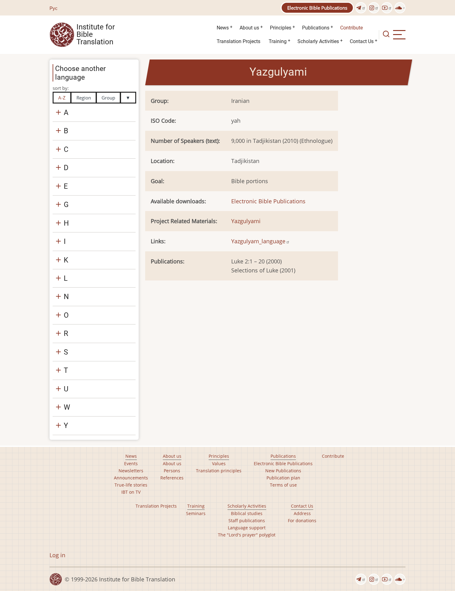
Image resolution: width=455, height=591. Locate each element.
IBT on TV (131, 492)
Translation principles (218, 471)
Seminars (196, 513)
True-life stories (131, 485)
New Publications (283, 471)
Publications (315, 28)
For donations (302, 520)
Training (278, 41)
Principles (280, 28)
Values (219, 463)
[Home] (62, 34)
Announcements (131, 478)
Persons (172, 471)
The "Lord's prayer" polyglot (246, 535)
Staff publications (246, 520)
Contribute (351, 28)
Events (131, 463)
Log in (57, 555)
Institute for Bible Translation (95, 35)
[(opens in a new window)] (360, 7)
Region (83, 98)
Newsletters (131, 471)
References (172, 478)
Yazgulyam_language (258, 241)
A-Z (62, 98)
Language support (247, 528)
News (223, 28)
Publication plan (283, 478)
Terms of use (283, 485)
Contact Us (362, 41)
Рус (54, 8)
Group (108, 98)
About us (249, 28)
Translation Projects (238, 41)
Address (302, 513)
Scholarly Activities (318, 41)
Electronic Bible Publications (317, 8)
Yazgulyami (246, 221)
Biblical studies (246, 513)
